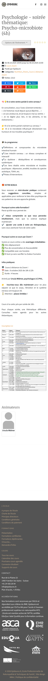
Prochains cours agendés (12, 561)
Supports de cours (9, 567)
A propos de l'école (10, 510)
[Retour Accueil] (10, 4)
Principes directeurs (10, 516)
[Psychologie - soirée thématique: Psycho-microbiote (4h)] (24, 54)
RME (25, 604)
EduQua (5, 616)
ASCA (35, 601)
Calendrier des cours (10, 558)
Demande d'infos (9, 545)
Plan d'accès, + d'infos (11, 589)
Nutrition (18, 71)
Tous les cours (8, 555)
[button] (45, 4)
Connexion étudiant (10, 564)
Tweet (21, 83)
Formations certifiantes (11, 536)
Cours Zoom (11, 65)
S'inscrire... (6, 542)
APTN (30, 613)
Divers (25, 71)
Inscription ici (7, 326)
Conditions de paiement (12, 522)
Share (9, 83)
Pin (9, 87)
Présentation (7, 533)
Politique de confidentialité (27, 677)
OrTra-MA (19, 607)
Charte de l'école (9, 513)
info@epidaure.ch (9, 586)
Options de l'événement (15, 42)
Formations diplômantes (12, 539)
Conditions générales (11, 519)
